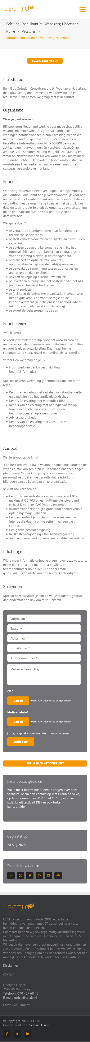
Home (10, 31)
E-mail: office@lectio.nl (20, 997)
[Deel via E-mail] (48, 875)
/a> (29, 875)
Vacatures (29, 31)
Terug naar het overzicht (45, 763)
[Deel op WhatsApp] (39, 875)
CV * (10, 691)
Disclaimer (10, 965)
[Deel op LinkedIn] (11, 875)
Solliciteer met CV (45, 61)
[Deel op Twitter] (20, 875)
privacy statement (59, 733)
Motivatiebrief (17, 712)
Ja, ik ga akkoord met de (43, 733)
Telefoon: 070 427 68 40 (21, 993)
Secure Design (39, 1025)
